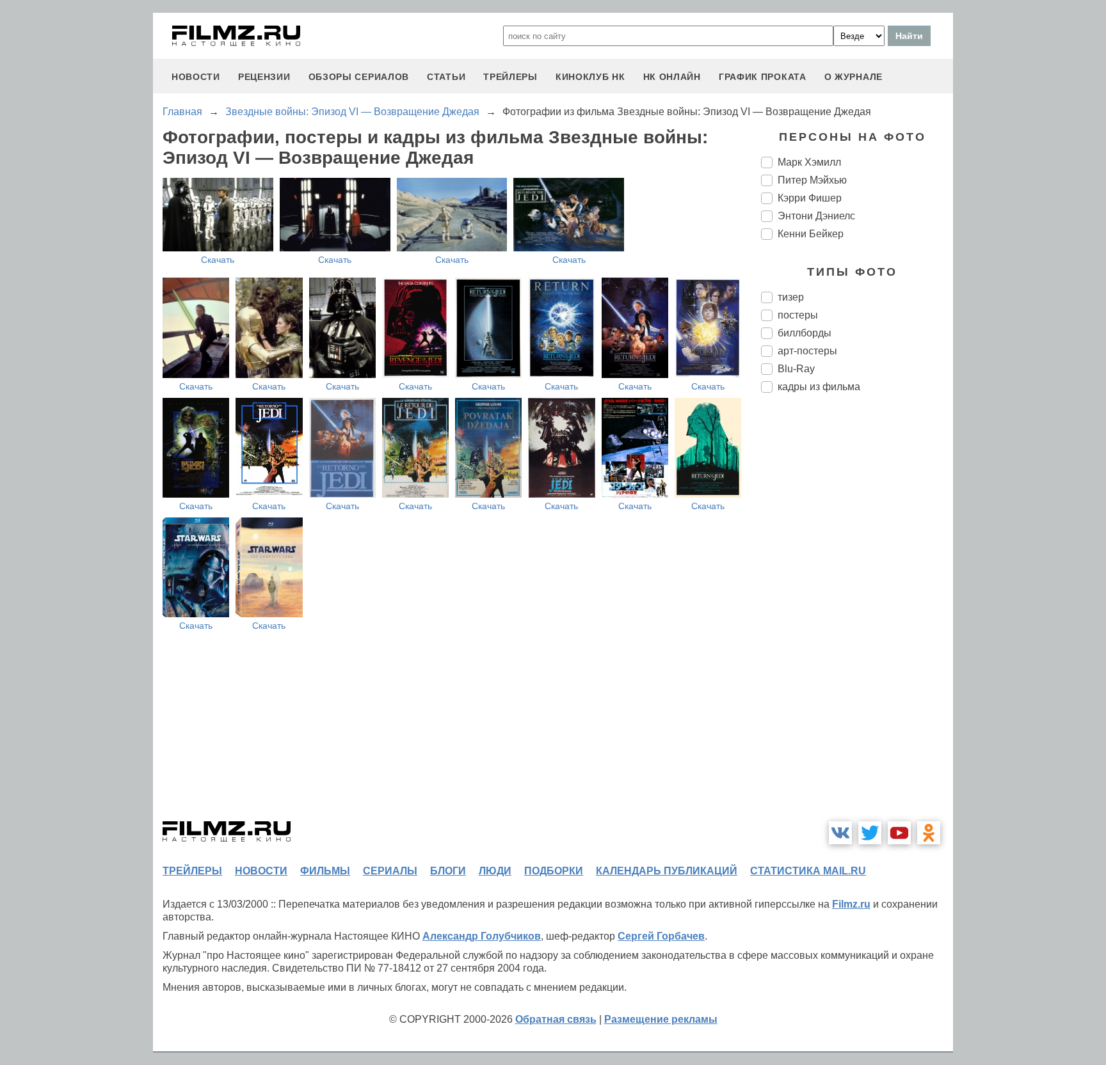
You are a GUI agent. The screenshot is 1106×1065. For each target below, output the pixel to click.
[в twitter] (869, 832)
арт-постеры (807, 350)
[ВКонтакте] (840, 832)
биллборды (804, 332)
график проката (762, 77)
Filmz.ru (851, 904)
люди (495, 870)
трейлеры (510, 77)
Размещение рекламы (660, 1019)
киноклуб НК (590, 77)
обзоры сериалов (359, 77)
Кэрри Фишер (810, 198)
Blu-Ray (796, 368)
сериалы (390, 870)
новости (196, 77)
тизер (791, 297)
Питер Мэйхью (812, 180)
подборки (553, 870)
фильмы (325, 870)
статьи (446, 77)
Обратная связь (556, 1019)
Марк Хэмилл (809, 162)
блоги (448, 870)
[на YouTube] (899, 832)
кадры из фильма (819, 386)
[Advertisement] (857, 617)
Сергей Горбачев (661, 936)
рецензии (264, 77)
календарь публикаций (666, 870)
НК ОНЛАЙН (672, 77)
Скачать (217, 260)
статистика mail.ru (808, 870)
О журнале (853, 77)
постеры (798, 315)
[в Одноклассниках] (928, 832)
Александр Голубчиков (481, 936)
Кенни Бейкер (811, 233)
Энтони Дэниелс (816, 215)
